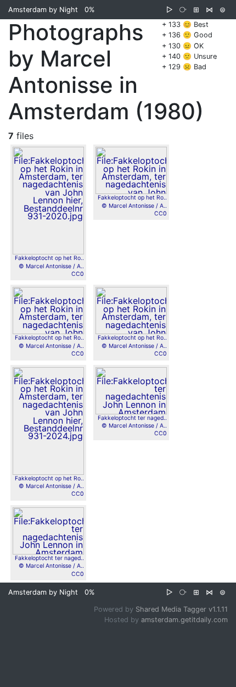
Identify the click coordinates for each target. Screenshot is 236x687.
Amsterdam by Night (43, 9)
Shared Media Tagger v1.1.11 (182, 609)
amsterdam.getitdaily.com (184, 620)
